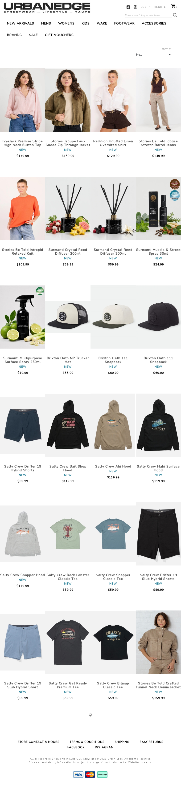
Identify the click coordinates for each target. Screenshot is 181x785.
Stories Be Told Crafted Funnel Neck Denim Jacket (158, 685)
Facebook (128, 7)
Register (161, 7)
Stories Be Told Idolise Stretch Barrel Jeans (158, 143)
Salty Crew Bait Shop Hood (67, 468)
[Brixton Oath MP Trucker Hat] (67, 317)
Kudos (148, 762)
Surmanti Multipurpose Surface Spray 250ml (22, 360)
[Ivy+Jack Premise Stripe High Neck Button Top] (22, 100)
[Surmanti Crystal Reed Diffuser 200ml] (67, 208)
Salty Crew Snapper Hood (22, 575)
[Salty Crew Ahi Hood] (113, 425)
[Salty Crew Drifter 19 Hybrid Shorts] (22, 425)
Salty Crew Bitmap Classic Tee (113, 685)
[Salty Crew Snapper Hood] (22, 533)
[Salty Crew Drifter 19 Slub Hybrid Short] (22, 642)
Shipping (122, 742)
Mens (46, 23)
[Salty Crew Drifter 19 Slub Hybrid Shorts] (158, 533)
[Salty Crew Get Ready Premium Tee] (67, 642)
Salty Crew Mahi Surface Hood (158, 468)
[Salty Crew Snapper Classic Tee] (113, 533)
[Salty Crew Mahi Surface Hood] (158, 425)
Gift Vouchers (59, 35)
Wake (102, 23)
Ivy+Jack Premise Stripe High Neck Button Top (23, 143)
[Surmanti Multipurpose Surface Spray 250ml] (22, 317)
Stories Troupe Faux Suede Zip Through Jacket (68, 143)
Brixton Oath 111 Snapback (113, 360)
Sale (33, 35)
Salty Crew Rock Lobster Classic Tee (68, 577)
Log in (146, 7)
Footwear (124, 23)
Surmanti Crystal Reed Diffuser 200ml (68, 252)
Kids (86, 23)
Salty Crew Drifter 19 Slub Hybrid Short (22, 685)
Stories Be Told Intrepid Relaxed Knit (22, 252)
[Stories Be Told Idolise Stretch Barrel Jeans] (158, 100)
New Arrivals (20, 23)
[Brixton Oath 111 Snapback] (113, 317)
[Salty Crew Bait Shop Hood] (67, 425)
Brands (14, 35)
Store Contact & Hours (38, 742)
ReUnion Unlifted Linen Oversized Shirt (113, 143)
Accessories (154, 23)
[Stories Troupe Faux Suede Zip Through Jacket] (67, 100)
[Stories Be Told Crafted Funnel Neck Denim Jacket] (158, 642)
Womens (66, 23)
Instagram (135, 7)
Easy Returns (151, 742)
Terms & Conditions (87, 742)
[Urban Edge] (47, 7)
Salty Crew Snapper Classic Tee (113, 577)
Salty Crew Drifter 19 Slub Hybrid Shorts (158, 577)
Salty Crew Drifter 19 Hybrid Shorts (22, 468)
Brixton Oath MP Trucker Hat (68, 360)
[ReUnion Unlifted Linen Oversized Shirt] (113, 100)
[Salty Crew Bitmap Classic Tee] (113, 642)
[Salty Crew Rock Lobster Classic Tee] (67, 533)
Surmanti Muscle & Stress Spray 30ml (158, 252)
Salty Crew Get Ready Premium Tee (68, 685)
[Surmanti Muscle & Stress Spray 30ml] (158, 208)
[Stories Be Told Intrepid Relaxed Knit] (22, 208)
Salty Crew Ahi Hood (113, 466)
